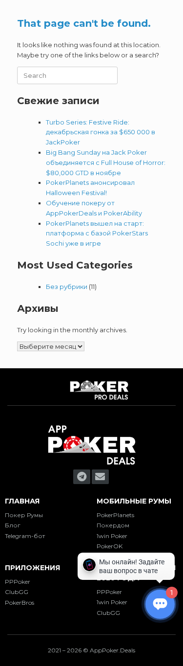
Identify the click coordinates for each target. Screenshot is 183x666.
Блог (12, 525)
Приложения (32, 567)
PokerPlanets (115, 515)
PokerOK (109, 546)
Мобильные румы (134, 501)
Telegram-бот (25, 536)
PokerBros (19, 602)
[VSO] (91, 464)
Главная (22, 501)
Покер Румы (24, 515)
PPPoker (17, 581)
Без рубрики (66, 286)
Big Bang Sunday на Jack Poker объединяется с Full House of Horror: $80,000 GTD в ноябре (105, 162)
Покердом (113, 525)
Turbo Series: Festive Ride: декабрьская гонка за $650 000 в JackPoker (100, 132)
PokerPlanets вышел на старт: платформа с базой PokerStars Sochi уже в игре (97, 233)
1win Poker (112, 536)
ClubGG (16, 591)
